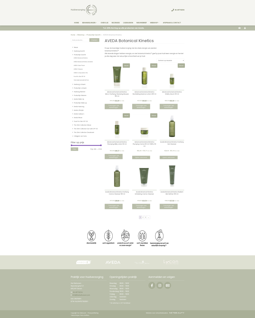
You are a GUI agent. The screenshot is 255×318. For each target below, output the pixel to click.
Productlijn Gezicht (94, 35)
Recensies (116, 23)
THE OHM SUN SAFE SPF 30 (81, 80)
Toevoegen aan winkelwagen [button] (113, 106)
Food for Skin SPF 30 (79, 76)
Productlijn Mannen (80, 95)
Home (76, 23)
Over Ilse (104, 23)
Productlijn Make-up (80, 103)
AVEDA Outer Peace (79, 65)
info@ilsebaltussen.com (81, 295)
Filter (74, 149)
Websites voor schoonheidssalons (157, 313)
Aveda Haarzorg (79, 106)
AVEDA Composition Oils (81, 73)
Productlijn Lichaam (80, 88)
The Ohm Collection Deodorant (84, 132)
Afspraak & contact (172, 23)
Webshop (154, 23)
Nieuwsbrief (141, 23)
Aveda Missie (78, 117)
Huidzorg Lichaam (79, 84)
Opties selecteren (141, 157)
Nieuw (76, 47)
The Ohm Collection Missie (82, 125)
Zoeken (94, 40)
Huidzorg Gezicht (79, 51)
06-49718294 (179, 10)
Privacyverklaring (93, 313)
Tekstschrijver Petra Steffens (80, 315)
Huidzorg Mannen (79, 92)
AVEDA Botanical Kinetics (81, 58)
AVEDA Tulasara (78, 69)
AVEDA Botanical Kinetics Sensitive (83, 62)
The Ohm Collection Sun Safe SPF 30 (86, 129)
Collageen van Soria (80, 136)
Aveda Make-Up (79, 99)
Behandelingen (89, 23)
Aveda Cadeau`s (79, 114)
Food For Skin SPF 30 (81, 121)
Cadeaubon (128, 23)
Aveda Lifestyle (79, 110)
